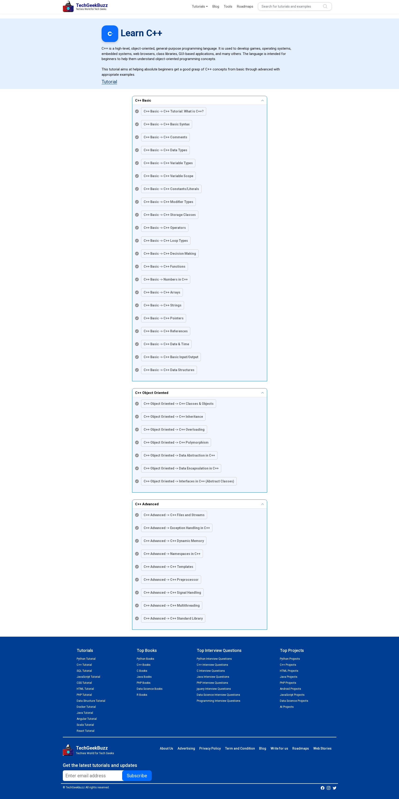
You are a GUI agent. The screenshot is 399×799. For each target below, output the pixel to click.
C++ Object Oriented (151, 393)
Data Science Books (150, 688)
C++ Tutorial (84, 664)
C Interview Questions (211, 670)
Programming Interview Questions (218, 700)
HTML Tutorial (85, 688)
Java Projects (288, 676)
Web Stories (322, 748)
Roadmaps (245, 6)
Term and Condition (240, 748)
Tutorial (109, 81)
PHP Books (144, 682)
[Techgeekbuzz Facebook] (322, 787)
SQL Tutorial (84, 670)
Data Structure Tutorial (91, 700)
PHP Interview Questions (212, 682)
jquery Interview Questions (214, 688)
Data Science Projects (294, 700)
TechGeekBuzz (92, 748)
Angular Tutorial (87, 718)
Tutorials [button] (198, 6)
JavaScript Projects (292, 694)
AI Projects (287, 706)
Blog (215, 6)
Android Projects (290, 688)
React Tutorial (85, 730)
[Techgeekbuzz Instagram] (328, 787)
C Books (142, 670)
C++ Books (144, 664)
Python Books (145, 658)
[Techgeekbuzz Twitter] (334, 787)
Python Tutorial (86, 658)
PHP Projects (288, 682)
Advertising (186, 748)
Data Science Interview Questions (218, 694)
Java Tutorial (85, 712)
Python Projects (290, 658)
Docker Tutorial (86, 706)
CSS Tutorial (84, 682)
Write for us (279, 748)
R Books (142, 694)
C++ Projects (288, 664)
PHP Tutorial (84, 694)
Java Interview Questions (213, 676)
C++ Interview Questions (212, 664)
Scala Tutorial (85, 724)
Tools (228, 6)
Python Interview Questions (214, 658)
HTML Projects (289, 670)
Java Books (144, 676)
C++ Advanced (147, 504)
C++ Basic (143, 100)
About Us (166, 748)
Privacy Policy (210, 748)
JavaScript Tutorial (88, 676)
